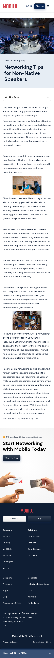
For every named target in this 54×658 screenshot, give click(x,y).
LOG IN (28, 6)
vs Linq (6, 568)
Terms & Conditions (42, 642)
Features (32, 542)
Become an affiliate (12, 603)
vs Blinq (6, 542)
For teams (7, 584)
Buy (39, 518)
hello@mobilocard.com (39, 584)
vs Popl (6, 536)
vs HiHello (7, 549)
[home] (10, 6)
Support (6, 590)
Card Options (34, 549)
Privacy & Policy (10, 642)
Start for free (11, 458)
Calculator (32, 555)
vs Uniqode (8, 561)
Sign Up (40, 6)
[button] (48, 6)
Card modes (34, 536)
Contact (14, 518)
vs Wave (7, 555)
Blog (5, 596)
